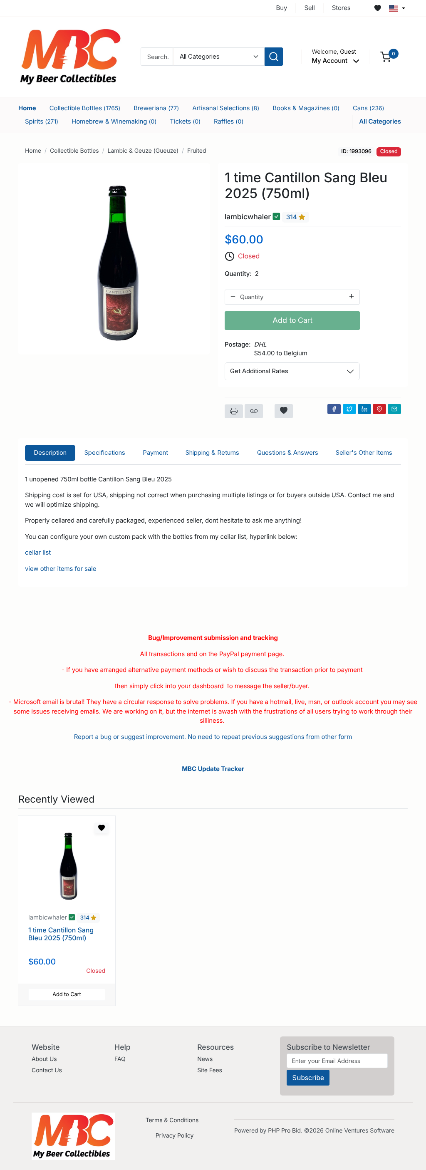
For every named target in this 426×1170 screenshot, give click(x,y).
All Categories (380, 121)
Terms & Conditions (172, 1120)
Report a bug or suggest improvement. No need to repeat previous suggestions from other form (213, 737)
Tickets (185, 121)
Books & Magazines (305, 108)
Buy (281, 8)
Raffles (228, 121)
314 (292, 217)
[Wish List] (378, 8)
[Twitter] (349, 409)
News (205, 1059)
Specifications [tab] (104, 452)
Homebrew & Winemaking (114, 121)
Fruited (196, 150)
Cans (368, 108)
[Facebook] (334, 409)
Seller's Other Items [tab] (364, 452)
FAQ (120, 1059)
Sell (309, 8)
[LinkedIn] (364, 409)
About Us (44, 1059)
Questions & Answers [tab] (287, 452)
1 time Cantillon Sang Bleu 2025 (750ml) (61, 934)
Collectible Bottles (85, 108)
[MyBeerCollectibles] (70, 56)
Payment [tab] (155, 452)
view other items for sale (61, 569)
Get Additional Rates (259, 371)
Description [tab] (50, 452)
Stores (341, 8)
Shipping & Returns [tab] (212, 452)
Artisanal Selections (225, 108)
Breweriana (156, 108)
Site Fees (209, 1070)
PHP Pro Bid (284, 1130)
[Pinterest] (379, 409)
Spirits (41, 121)
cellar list (38, 552)
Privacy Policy (174, 1135)
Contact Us (47, 1070)
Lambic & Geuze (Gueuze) (143, 150)
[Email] (394, 409)
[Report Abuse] (254, 411)
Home (27, 108)
